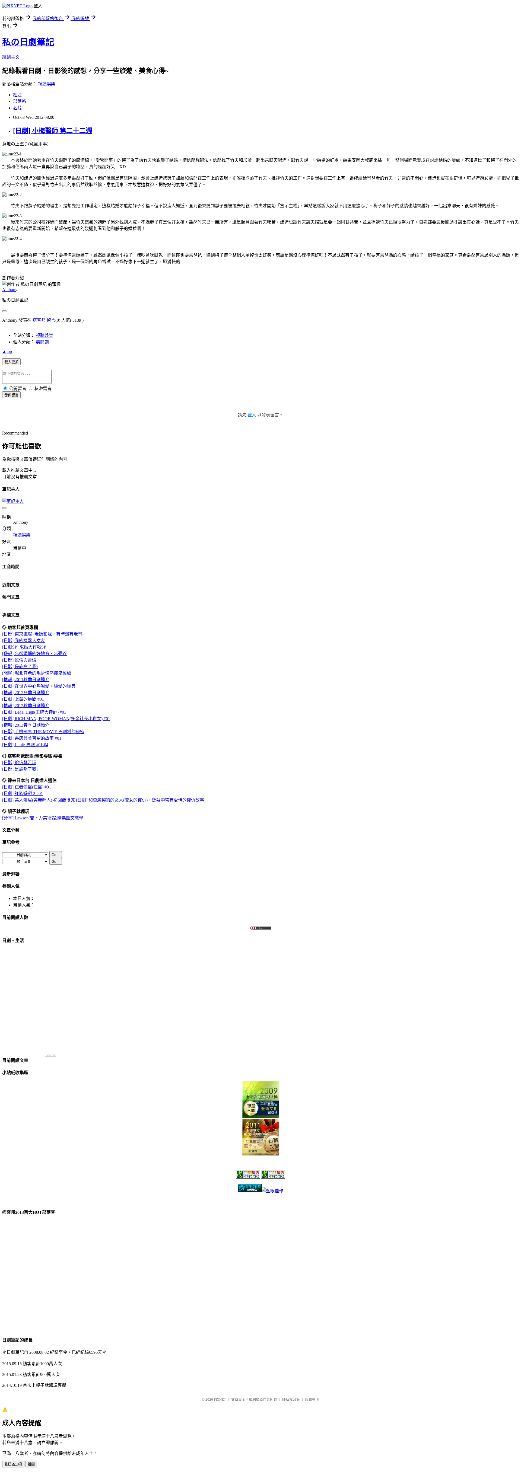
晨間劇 (42, 342)
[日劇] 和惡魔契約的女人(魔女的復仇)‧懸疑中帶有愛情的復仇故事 (140, 800)
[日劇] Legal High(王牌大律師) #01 (34, 712)
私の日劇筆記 (28, 42)
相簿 (17, 94)
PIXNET (220, 1399)
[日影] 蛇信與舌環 (19, 660)
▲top (7, 351)
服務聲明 (312, 1399)
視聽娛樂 (46, 84)
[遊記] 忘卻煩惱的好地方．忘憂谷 (34, 653)
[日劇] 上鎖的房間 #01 (23, 699)
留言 (51, 320)
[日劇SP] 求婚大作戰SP (24, 647)
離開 (31, 1464)
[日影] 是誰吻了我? (20, 666)
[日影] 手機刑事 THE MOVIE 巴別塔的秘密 (43, 731)
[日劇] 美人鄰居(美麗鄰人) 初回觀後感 (38, 800)
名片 (17, 108)
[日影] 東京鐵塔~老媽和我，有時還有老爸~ (43, 634)
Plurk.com (50, 1054)
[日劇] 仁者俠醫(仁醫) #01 (26, 787)
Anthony (9, 289)
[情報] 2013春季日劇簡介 (25, 725)
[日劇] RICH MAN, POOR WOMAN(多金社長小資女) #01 (56, 718)
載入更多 (11, 362)
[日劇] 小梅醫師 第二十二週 (52, 130)
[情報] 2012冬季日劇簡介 (25, 692)
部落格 (19, 101)
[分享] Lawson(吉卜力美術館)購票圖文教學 (42, 818)
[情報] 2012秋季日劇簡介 (25, 705)
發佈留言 (11, 395)
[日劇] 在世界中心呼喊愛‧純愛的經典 (38, 686)
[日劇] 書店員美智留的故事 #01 (31, 738)
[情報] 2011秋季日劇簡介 (25, 679)
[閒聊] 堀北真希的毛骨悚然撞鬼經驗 (36, 673)
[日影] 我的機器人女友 (23, 640)
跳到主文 (11, 57)
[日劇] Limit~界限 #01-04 (25, 744)
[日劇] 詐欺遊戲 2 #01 (22, 793)
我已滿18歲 (13, 1464)
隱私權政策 (291, 1399)
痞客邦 (39, 320)
